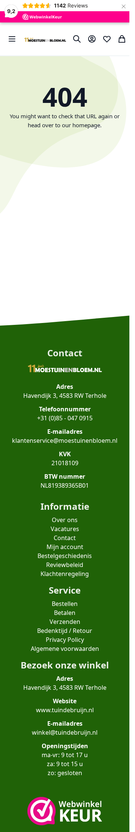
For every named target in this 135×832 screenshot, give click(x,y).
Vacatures (65, 529)
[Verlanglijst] (106, 38)
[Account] (91, 38)
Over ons (65, 520)
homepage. (87, 125)
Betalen (64, 613)
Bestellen (65, 604)
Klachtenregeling (64, 574)
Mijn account (64, 547)
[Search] (76, 38)
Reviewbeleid (64, 565)
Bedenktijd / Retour (64, 631)
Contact (65, 538)
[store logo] (45, 38)
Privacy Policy (65, 640)
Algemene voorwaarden (65, 648)
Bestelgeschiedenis (65, 556)
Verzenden (65, 622)
